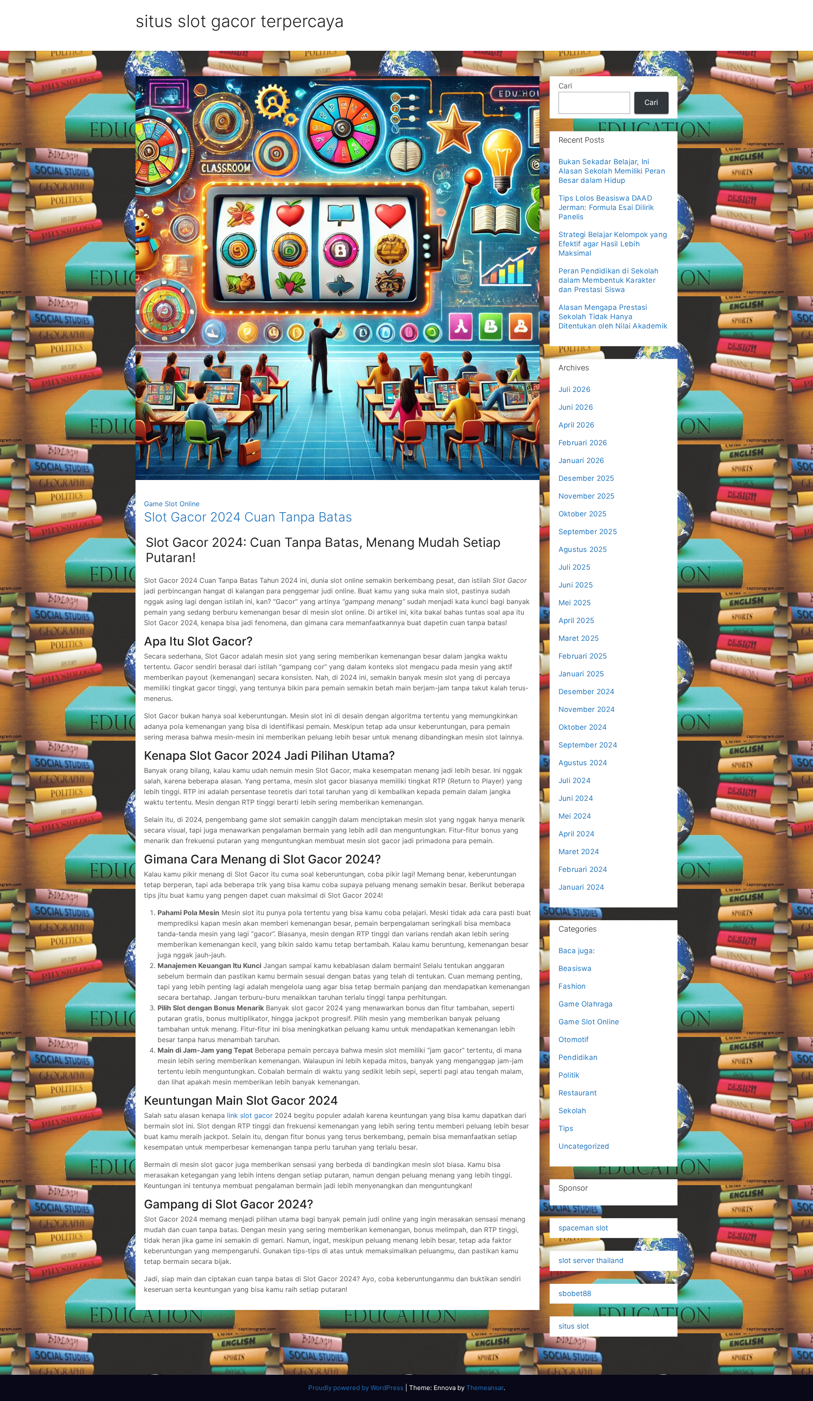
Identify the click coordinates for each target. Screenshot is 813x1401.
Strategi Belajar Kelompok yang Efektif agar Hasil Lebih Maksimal (613, 243)
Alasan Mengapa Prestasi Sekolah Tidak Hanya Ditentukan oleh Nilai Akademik (613, 316)
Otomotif (574, 1039)
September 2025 (588, 531)
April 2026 (577, 425)
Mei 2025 (575, 602)
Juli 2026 (575, 389)
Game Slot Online (171, 503)
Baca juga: (578, 950)
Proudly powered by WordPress (356, 1388)
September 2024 (588, 745)
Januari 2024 (581, 887)
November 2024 (587, 709)
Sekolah (572, 1110)
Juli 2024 (575, 780)
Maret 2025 (579, 638)
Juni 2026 (576, 407)
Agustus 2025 (583, 549)
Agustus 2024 (583, 762)
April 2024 (577, 834)
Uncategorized (584, 1146)
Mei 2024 (575, 816)
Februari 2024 (583, 869)
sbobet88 (575, 1293)
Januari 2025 (581, 674)
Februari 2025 (583, 656)
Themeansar (484, 1388)
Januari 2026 (581, 460)
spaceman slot (583, 1228)
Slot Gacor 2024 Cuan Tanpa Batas (248, 516)
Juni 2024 (576, 798)
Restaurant (578, 1093)
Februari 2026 (583, 443)
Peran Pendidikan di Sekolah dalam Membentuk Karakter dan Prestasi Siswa (608, 280)
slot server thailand (591, 1260)
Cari (565, 86)
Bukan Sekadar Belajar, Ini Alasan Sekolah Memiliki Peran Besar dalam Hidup (612, 171)
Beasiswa (575, 968)
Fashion (572, 986)
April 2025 (576, 620)
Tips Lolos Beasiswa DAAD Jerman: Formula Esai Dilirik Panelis (606, 207)
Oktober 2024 (583, 727)
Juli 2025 (574, 567)
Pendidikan (578, 1057)
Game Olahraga (586, 1004)
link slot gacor (250, 1115)
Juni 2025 (576, 585)
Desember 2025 (586, 478)
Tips (566, 1128)
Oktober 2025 (582, 514)
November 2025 (587, 496)
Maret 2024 (579, 851)
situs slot (574, 1326)
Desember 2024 (587, 691)
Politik (569, 1075)
